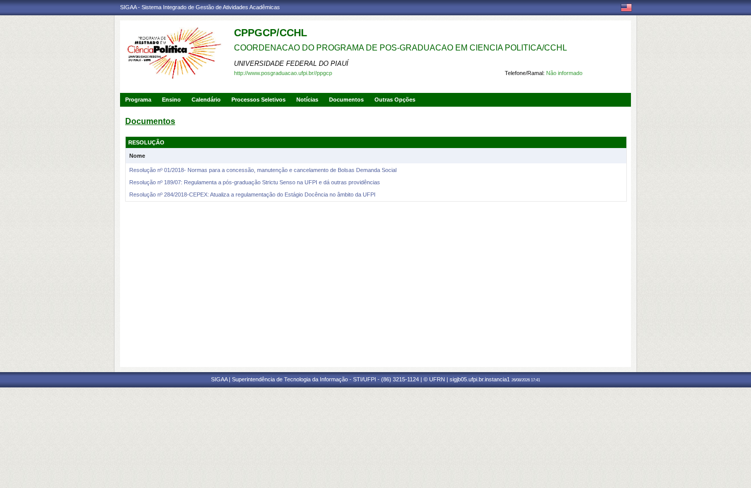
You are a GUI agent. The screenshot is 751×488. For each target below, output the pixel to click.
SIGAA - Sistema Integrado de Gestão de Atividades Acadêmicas (200, 7)
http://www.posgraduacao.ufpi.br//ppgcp (283, 73)
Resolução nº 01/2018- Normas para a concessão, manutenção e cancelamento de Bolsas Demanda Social (262, 170)
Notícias (307, 99)
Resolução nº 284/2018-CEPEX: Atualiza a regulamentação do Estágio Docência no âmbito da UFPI (252, 194)
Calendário (206, 99)
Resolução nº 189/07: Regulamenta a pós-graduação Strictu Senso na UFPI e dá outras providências (254, 182)
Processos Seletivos (258, 99)
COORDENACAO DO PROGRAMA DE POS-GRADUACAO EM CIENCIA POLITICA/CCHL (400, 47)
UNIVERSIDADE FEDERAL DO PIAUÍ (291, 63)
